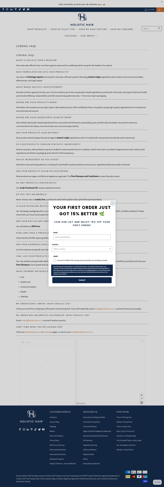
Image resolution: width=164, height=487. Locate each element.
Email (55, 232)
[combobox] (81, 249)
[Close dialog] (113, 203)
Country (55, 244)
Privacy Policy (91, 270)
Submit (82, 280)
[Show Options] (110, 249)
